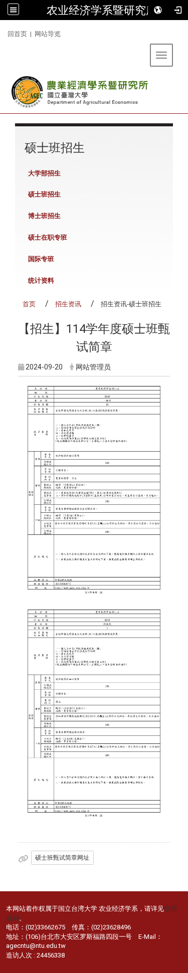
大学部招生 (44, 173)
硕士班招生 (44, 194)
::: (4, 32)
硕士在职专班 (47, 237)
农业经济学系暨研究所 (102, 10)
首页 (29, 304)
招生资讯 (68, 304)
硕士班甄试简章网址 (62, 857)
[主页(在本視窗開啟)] (80, 92)
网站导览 (48, 34)
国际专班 (41, 259)
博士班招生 (44, 216)
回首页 (17, 34)
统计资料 (41, 280)
